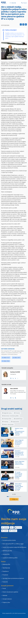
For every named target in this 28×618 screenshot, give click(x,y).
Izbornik (13, 3)
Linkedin (6, 530)
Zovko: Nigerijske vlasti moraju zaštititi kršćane (19, 463)
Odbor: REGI (6, 361)
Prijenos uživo (6, 602)
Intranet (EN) (5, 554)
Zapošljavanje (6, 568)
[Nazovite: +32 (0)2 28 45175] (13, 378)
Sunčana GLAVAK (15, 372)
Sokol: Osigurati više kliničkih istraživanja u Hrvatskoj (19, 442)
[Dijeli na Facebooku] (21, 24)
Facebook (6, 527)
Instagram (14, 530)
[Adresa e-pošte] (10, 378)
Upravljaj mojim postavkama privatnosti (13, 578)
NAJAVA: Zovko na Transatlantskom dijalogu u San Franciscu (19, 431)
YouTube (19, 527)
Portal (4, 588)
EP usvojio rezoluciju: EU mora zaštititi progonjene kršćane (18, 475)
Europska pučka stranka (9, 540)
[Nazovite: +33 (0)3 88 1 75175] (15, 378)
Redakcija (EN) (6, 564)
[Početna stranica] (3, 3)
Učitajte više (15, 499)
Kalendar (4, 595)
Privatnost (5, 575)
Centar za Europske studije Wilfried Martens (14, 547)
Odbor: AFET (17, 357)
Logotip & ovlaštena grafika (9, 558)
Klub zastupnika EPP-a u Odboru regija (12, 544)
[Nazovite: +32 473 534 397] (13, 397)
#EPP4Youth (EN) (7, 551)
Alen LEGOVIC (14, 388)
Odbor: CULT (7, 357)
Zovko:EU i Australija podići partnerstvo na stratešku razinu (19, 453)
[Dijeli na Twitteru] (23, 24)
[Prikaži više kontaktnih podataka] (17, 378)
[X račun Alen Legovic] (15, 397)
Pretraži (25, 3)
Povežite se (5, 571)
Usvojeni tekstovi (7, 599)
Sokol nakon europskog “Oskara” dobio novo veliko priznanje (19, 486)
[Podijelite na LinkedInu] (26, 24)
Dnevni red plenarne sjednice (10, 592)
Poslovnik (5, 582)
